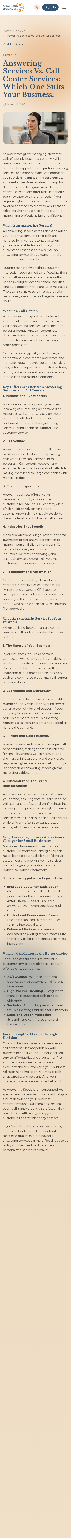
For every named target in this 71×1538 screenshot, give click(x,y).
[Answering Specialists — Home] (13, 7)
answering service (20, 231)
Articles (20, 31)
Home (7, 31)
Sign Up (50, 7)
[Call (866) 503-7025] (37, 7)
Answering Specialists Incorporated (32, 1089)
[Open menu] (64, 7)
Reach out (52, 1140)
